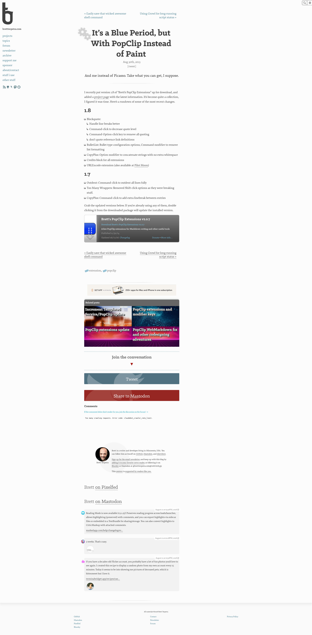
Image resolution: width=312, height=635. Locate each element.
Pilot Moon (141, 165)
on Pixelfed (106, 487)
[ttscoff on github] (8, 87)
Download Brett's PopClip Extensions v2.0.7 (122, 225)
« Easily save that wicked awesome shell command (105, 254)
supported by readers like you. (138, 471)
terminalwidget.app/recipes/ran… (103, 578)
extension (95, 270)
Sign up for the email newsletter (126, 459)
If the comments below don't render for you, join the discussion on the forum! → (116, 412)
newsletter (9, 50)
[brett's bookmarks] (11, 87)
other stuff (9, 80)
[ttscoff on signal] (19, 87)
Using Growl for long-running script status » (158, 254)
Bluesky (115, 466)
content (119, 471)
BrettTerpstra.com (12, 29)
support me (9, 60)
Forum (153, 623)
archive (7, 55)
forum (6, 45)
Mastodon (148, 454)
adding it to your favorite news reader (128, 463)
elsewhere (161, 454)
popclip (111, 270)
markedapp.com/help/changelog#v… (104, 530)
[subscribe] (4, 87)
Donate (155, 238)
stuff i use (9, 75)
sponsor (7, 65)
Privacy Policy (232, 617)
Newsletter (154, 620)
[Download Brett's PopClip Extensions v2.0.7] (90, 228)
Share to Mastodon (132, 396)
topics (6, 41)
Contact (153, 617)
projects (7, 36)
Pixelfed (77, 623)
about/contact (11, 70)
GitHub (139, 454)
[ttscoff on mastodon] (15, 87)
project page (101, 97)
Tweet (132, 66)
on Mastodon (108, 501)
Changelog (125, 238)
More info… (166, 238)
